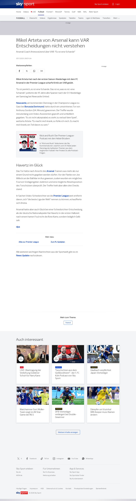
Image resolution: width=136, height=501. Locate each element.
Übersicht (33, 18)
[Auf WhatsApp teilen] (34, 71)
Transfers (106, 18)
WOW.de (19, 475)
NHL (85, 12)
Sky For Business (49, 472)
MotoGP (58, 12)
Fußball (41, 12)
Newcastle (21, 103)
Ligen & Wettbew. (93, 18)
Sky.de (18, 472)
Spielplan (62, 18)
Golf (73, 12)
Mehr (115, 18)
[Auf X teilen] (27, 71)
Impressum (34, 489)
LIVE (34, 12)
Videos (26, 12)
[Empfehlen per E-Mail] (41, 71)
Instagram (60, 459)
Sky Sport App (74, 472)
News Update (22, 255)
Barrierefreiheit (101, 489)
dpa (18, 226)
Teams (80, 18)
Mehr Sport (93, 12)
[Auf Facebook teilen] (19, 71)
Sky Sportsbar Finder (77, 475)
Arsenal (50, 171)
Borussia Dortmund (34, 106)
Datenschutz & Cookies (54, 489)
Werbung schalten (49, 475)
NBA (79, 12)
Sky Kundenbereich (76, 479)
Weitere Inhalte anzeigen (68, 432)
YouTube (75, 459)
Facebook (33, 459)
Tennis (67, 12)
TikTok (46, 459)
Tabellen (72, 18)
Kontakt (68, 489)
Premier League (61, 195)
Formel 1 (49, 12)
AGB (42, 489)
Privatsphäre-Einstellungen (83, 489)
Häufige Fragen (21, 489)
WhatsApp (89, 459)
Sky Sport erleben (102, 4)
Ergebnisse (52, 18)
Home (18, 12)
